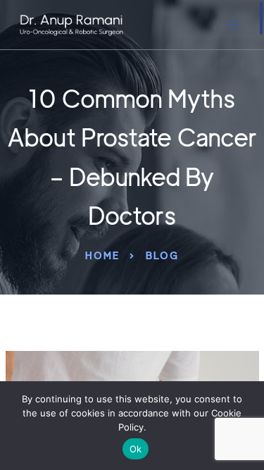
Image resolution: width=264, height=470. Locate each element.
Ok (136, 448)
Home (102, 255)
